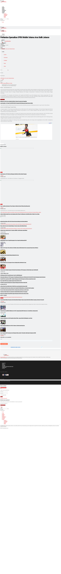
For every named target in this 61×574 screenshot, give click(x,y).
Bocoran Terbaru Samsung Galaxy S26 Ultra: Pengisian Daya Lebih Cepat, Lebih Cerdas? (14, 289)
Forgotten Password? (3, 398)
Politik (3, 6)
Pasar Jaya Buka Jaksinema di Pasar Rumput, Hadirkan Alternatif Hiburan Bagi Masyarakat (15, 206)
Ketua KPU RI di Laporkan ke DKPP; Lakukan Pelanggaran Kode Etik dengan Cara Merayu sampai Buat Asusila (18, 278)
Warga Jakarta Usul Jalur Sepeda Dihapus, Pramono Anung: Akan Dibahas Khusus (13, 225)
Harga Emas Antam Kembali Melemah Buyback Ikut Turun (9, 255)
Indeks (5, 17)
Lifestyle (5, 13)
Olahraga (3, 7)
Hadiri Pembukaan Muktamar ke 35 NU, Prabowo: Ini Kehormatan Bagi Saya (12, 325)
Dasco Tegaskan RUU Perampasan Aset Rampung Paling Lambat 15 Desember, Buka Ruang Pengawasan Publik (18, 332)
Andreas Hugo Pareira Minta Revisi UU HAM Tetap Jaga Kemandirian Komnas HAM (13, 286)
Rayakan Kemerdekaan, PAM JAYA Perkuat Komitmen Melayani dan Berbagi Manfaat (14, 221)
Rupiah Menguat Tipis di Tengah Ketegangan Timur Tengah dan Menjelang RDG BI (13, 240)
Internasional (5, 14)
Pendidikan (5, 15)
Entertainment (4, 10)
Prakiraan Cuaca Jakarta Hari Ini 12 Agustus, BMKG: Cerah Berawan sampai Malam (13, 230)
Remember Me (3, 395)
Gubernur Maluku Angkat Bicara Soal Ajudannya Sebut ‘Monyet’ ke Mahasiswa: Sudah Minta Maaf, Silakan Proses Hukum (19, 214)
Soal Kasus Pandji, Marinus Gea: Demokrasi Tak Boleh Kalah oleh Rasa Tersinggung (13, 291)
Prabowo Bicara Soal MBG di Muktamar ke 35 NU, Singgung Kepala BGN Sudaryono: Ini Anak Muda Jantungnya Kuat (19, 310)
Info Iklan (3, 365)
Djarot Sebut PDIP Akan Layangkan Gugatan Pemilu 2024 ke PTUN (11, 280)
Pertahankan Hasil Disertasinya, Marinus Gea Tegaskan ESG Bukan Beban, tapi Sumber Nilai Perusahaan (17, 288)
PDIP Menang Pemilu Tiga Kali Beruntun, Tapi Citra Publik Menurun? (11, 275)
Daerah (3, 8)
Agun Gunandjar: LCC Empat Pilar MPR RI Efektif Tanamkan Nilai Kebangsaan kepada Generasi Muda (16, 103)
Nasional (3, 9)
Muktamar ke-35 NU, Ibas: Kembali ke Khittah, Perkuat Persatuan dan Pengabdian (13, 101)
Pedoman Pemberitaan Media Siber (7, 366)
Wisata (5, 16)
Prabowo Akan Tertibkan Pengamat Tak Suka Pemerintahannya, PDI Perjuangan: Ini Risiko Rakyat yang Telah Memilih (19, 269)
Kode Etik (3, 364)
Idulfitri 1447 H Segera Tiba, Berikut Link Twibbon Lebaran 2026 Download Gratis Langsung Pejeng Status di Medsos (19, 247)
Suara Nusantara (8, 41)
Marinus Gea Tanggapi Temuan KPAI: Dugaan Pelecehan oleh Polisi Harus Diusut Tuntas (14, 293)
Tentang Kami (4, 367)
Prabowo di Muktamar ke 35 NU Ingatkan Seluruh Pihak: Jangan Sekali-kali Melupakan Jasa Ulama (16, 318)
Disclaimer (3, 363)
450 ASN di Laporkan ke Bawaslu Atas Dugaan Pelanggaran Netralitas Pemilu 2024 (13, 282)
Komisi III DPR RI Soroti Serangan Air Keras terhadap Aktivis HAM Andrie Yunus (13, 262)
